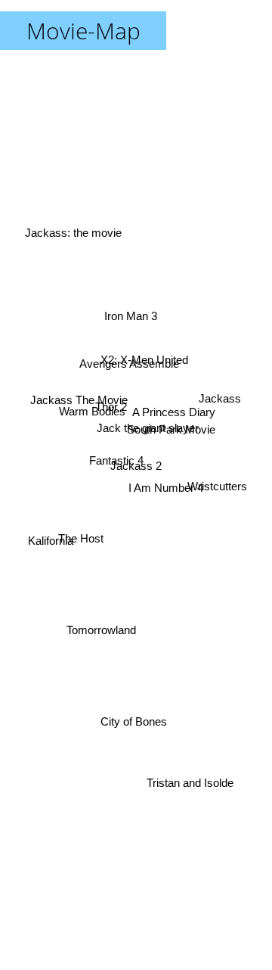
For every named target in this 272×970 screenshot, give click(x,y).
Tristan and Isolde (192, 788)
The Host (81, 550)
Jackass (220, 397)
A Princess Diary (173, 407)
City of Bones (130, 721)
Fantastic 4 (115, 440)
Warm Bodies (91, 410)
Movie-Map (83, 30)
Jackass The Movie (79, 397)
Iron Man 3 (127, 315)
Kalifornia (49, 543)
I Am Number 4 (165, 487)
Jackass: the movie (72, 227)
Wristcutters (219, 486)
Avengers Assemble (129, 362)
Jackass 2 (136, 465)
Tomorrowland (102, 631)
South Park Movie (172, 432)
